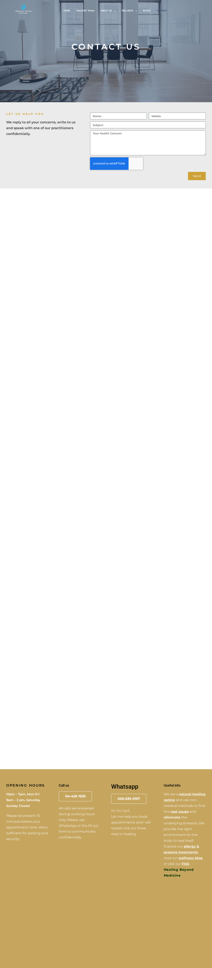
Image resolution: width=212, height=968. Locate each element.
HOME (67, 10)
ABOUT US (106, 10)
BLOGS (147, 10)
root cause (179, 812)
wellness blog (190, 858)
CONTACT (162, 10)
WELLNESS (127, 10)
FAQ (185, 864)
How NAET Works (85, 10)
